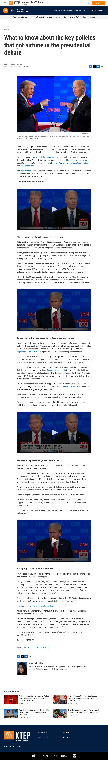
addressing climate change (76, 160)
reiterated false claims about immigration (71, 163)
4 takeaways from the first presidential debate (36, 606)
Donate (99, 3)
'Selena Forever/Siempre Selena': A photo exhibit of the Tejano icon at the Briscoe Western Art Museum (34, 698)
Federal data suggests (56, 370)
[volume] (12, 10)
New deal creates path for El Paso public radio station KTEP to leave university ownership (34, 712)
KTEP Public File (43, 737)
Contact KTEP (65, 732)
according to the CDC (72, 386)
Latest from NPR (40, 647)
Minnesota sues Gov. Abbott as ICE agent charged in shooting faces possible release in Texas (83, 698)
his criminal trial (27, 166)
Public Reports (65, 737)
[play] (5, 10)
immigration (26, 171)
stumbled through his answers (48, 157)
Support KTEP (43, 732)
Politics (7, 30)
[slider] (15, 10)
